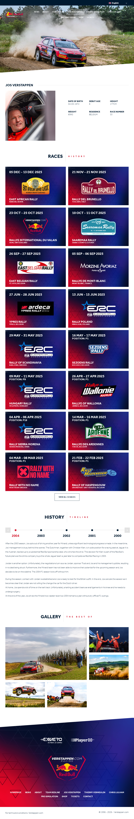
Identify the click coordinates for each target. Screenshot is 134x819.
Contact (88, 796)
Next (127, 530)
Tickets (90, 17)
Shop (81, 17)
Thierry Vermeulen (95, 12)
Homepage (15, 792)
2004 (15, 536)
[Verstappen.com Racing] (15, 14)
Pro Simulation (68, 17)
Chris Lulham (114, 12)
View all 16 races (67, 497)
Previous (8, 530)
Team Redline (58, 12)
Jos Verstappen (75, 12)
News (36, 12)
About (45, 12)
